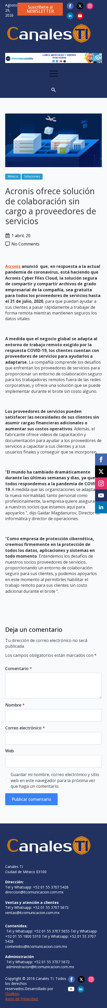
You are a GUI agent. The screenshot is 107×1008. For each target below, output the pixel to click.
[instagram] (89, 6)
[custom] (71, 989)
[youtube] (80, 15)
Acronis (13, 266)
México (13, 176)
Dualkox (12, 993)
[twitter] (80, 6)
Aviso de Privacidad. (21, 998)
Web (9, 751)
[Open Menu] (53, 74)
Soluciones (32, 176)
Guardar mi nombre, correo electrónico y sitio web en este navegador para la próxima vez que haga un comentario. (55, 780)
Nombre (15, 705)
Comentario (18, 668)
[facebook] (70, 6)
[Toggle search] (53, 90)
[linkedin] (70, 15)
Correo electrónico (25, 728)
